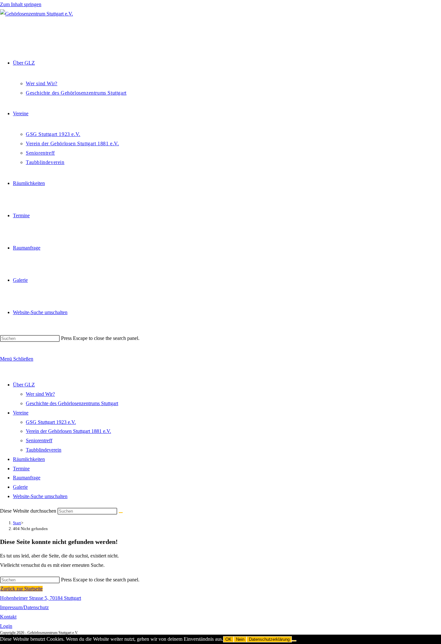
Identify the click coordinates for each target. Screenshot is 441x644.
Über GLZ (24, 384)
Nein (240, 639)
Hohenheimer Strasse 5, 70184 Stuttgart (40, 598)
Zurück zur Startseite (21, 588)
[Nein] (294, 640)
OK (228, 639)
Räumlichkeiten (29, 459)
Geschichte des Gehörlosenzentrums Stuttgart (72, 403)
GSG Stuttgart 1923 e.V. (51, 422)
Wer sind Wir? (40, 394)
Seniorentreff (39, 440)
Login (6, 626)
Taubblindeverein (43, 450)
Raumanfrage (26, 477)
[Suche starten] (120, 512)
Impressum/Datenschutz (24, 607)
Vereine (20, 412)
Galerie (20, 487)
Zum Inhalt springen (20, 4)
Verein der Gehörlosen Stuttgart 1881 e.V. (68, 431)
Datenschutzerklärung (269, 639)
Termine (21, 468)
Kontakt (8, 616)
